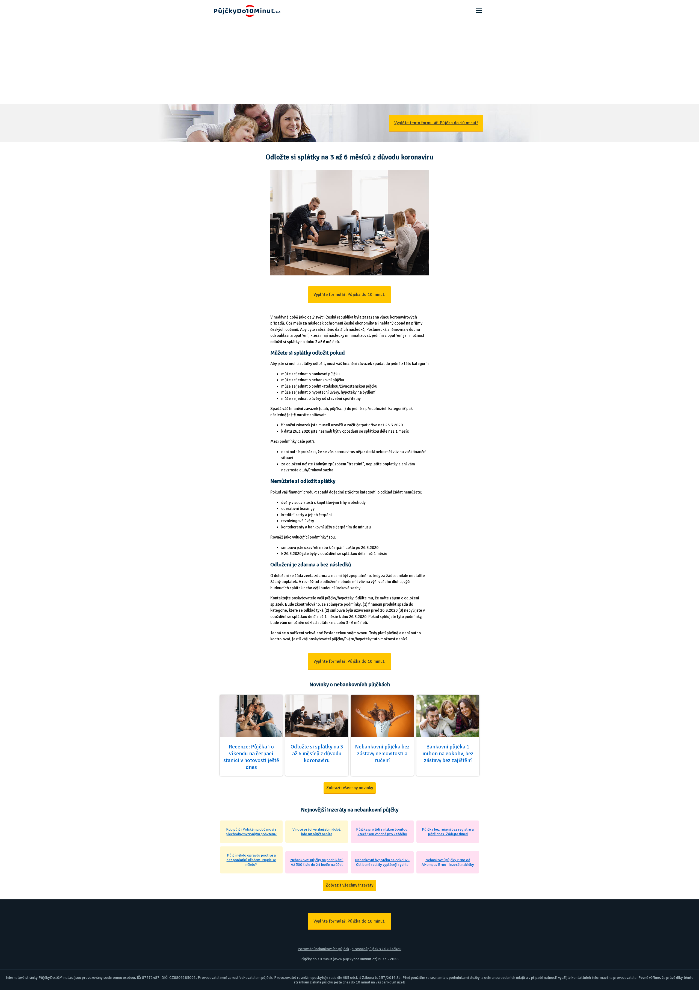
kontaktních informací (589, 977)
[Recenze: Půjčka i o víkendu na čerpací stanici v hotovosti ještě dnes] (251, 775)
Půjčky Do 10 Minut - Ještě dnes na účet (236, 1)
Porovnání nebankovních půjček (323, 949)
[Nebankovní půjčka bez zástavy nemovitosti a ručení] (382, 775)
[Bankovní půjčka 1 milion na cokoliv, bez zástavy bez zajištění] (448, 775)
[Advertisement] (349, 63)
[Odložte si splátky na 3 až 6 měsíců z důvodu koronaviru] (317, 775)
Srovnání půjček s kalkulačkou (376, 949)
